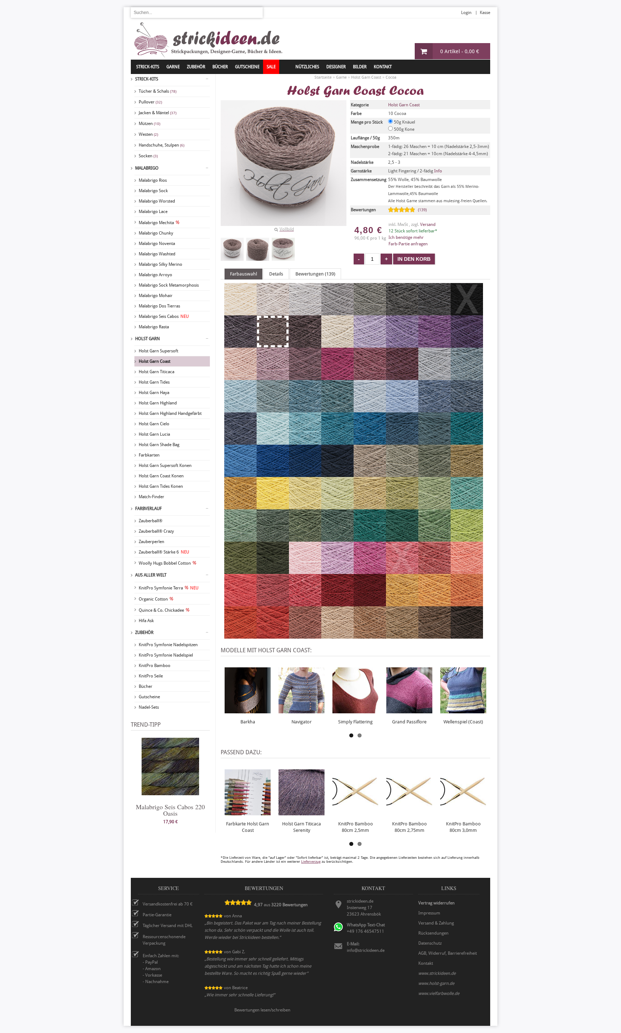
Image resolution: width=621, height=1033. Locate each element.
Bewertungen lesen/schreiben (262, 1010)
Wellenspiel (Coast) (463, 721)
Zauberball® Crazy (156, 531)
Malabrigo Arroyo (155, 274)
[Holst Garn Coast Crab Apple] (402, 506)
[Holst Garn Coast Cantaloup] (434, 603)
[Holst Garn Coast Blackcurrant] (240, 344)
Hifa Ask (146, 620)
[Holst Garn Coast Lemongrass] (337, 506)
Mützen (149, 123)
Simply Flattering (355, 721)
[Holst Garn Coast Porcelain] (402, 409)
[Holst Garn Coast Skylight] (434, 376)
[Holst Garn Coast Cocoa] (232, 249)
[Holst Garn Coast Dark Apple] (240, 570)
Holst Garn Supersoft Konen (165, 465)
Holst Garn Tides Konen (161, 486)
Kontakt (383, 66)
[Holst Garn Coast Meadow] (434, 538)
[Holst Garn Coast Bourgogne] (370, 603)
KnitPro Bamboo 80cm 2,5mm (355, 827)
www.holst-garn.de (436, 983)
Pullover (150, 102)
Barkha (247, 721)
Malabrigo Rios (153, 180)
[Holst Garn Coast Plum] (370, 376)
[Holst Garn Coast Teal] (370, 441)
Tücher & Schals (157, 91)
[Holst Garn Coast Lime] (467, 538)
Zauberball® (150, 520)
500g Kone (403, 129)
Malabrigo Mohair (155, 295)
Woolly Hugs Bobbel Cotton (165, 563)
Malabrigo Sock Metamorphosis (169, 285)
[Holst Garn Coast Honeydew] (370, 506)
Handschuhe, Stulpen (161, 145)
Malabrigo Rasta (154, 326)
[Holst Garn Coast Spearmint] (273, 441)
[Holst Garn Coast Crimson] (337, 603)
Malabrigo (146, 168)
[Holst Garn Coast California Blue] (240, 473)
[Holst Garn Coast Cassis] (402, 376)
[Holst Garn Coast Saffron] (240, 635)
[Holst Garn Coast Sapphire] (434, 409)
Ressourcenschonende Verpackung (164, 940)
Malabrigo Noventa (157, 243)
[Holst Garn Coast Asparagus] (467, 473)
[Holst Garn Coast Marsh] (337, 538)
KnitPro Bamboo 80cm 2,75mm (409, 827)
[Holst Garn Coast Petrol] (467, 441)
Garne (173, 66)
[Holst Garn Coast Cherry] (337, 376)
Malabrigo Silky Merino (160, 264)
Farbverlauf (148, 508)
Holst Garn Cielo (154, 423)
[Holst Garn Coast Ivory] (337, 344)
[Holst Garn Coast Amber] (467, 603)
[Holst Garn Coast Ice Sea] (370, 409)
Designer (336, 66)
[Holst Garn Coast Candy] (305, 603)
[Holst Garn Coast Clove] (402, 635)
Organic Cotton (153, 599)
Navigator (301, 721)
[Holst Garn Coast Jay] (305, 473)
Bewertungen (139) (315, 274)
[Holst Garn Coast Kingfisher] (337, 441)
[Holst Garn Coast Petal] (273, 376)
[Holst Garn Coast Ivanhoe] (370, 538)
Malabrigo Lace (153, 211)
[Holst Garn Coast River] (240, 441)
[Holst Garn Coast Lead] (402, 312)
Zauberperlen (151, 541)
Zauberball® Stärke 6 (164, 552)
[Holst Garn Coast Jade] (467, 506)
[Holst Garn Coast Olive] (402, 473)
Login (466, 12)
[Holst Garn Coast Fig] (305, 344)
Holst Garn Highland (158, 403)
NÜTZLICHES (307, 66)
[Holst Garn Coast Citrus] (305, 506)
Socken (148, 155)
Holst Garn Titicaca (156, 371)
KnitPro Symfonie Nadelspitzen (168, 644)
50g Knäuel (404, 122)
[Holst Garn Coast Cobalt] (273, 473)
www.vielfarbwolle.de (438, 993)
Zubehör (144, 632)
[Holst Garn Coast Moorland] (434, 473)
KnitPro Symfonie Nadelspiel (166, 655)
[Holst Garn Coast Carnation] (370, 570)
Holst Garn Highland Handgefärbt (170, 413)
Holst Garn (147, 338)
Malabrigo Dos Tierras (159, 306)
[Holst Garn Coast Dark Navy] (337, 473)
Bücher (145, 686)
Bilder (360, 66)
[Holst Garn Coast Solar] (273, 506)
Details (276, 274)
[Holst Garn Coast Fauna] (240, 538)
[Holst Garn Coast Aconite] (402, 603)
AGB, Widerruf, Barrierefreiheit (447, 953)
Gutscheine (149, 696)
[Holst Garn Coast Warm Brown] (434, 635)
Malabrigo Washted (157, 253)
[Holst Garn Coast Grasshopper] (434, 506)
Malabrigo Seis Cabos (164, 316)
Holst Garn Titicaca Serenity (301, 827)
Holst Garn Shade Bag (159, 444)
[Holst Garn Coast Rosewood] (305, 635)
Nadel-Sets (149, 707)
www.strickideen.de (437, 973)
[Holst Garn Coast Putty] (305, 312)
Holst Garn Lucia (154, 434)
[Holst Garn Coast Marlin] (337, 409)
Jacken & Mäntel (157, 112)
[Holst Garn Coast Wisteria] (402, 344)
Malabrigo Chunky (156, 233)
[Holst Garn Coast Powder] (240, 376)
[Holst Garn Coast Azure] (273, 409)
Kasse (485, 12)
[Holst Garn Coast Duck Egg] (240, 409)
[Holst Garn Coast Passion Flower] (467, 344)
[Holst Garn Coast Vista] (434, 441)
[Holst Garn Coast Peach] (467, 570)
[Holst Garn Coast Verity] (337, 570)
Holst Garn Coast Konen (161, 475)
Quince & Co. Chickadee (161, 610)
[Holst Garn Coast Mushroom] (370, 473)
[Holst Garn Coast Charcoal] (434, 312)
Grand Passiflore (409, 721)
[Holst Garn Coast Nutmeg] (370, 635)
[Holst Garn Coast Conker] (467, 635)
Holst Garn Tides (154, 382)
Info (438, 170)
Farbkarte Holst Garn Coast (247, 827)
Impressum (429, 913)
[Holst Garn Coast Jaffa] (273, 635)
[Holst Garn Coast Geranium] (240, 603)
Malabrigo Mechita (156, 222)
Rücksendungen (433, 933)
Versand (428, 224)
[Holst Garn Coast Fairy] (305, 570)
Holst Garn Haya (154, 392)
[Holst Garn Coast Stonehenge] (273, 538)
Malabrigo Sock (153, 190)
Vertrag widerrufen (436, 902)
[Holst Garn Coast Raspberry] (273, 603)
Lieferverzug (311, 861)
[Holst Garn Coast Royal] (467, 409)
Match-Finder (151, 496)
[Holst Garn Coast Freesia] (370, 344)
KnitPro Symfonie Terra (168, 587)
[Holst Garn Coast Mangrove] (305, 538)
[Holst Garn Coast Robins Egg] (305, 441)
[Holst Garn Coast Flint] (370, 312)
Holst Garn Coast (154, 361)
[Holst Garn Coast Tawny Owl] (337, 635)
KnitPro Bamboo (154, 665)
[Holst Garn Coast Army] (273, 570)
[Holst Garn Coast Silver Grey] (337, 312)
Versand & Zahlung (436, 923)
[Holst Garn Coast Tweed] (305, 409)
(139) (422, 210)
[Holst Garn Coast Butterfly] (434, 344)
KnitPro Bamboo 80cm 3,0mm (463, 827)
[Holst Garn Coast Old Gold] (240, 506)
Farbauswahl (243, 274)
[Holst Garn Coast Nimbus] (467, 376)
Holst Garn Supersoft (158, 350)
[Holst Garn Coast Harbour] (402, 441)
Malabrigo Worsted (157, 201)
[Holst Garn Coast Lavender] (305, 376)
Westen (148, 134)
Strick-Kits (147, 66)
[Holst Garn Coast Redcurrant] (434, 570)
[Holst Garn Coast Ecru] (240, 312)
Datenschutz (430, 943)
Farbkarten (149, 455)
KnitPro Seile (151, 675)
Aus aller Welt (150, 575)
